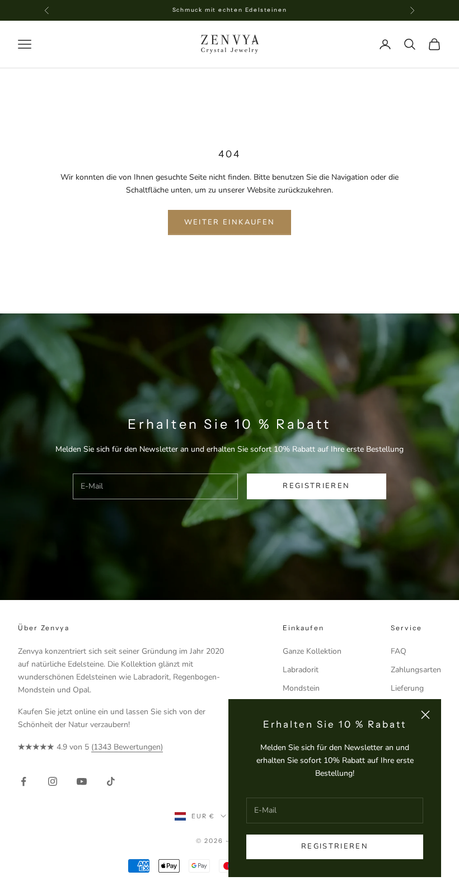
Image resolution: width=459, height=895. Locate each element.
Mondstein (301, 688)
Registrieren (334, 846)
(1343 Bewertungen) (127, 747)
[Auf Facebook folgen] (23, 781)
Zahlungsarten (416, 669)
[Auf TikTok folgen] (110, 781)
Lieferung (407, 688)
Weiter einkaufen (229, 222)
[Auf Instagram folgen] (52, 781)
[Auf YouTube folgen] (81, 781)
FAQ (398, 651)
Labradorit (301, 669)
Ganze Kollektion (312, 651)
